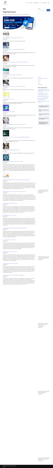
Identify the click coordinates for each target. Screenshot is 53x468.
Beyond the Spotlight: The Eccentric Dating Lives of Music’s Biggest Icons (14, 275)
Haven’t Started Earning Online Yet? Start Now (10, 239)
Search (39, 8)
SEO (40, 2)
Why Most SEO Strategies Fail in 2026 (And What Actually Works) (12, 74)
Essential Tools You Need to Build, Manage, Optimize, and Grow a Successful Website (43, 324)
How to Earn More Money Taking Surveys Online (10, 203)
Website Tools (44, 2)
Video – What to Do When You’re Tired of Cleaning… (10, 263)
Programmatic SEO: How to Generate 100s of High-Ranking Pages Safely (14, 49)
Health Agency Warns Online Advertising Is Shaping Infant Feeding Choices (14, 86)
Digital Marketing (36, 2)
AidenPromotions (5, 465)
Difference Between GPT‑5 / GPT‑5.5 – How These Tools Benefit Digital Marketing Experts (16, 137)
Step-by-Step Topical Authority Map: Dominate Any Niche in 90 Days (13, 37)
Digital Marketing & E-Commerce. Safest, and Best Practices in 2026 (13, 161)
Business (31, 2)
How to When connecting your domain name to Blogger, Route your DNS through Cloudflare (16, 179)
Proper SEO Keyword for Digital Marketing (9, 111)
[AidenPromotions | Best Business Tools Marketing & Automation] (5, 3)
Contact (49, 2)
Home (28, 2)
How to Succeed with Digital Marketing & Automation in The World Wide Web (14, 124)
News (39, 81)
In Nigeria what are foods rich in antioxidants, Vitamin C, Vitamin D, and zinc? (14, 191)
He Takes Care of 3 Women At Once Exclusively (10, 251)
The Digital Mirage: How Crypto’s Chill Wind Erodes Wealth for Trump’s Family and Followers (44, 90)
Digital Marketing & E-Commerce (43, 78)
